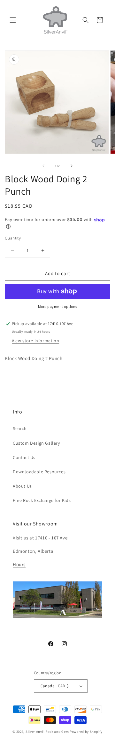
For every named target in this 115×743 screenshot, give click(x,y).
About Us (22, 486)
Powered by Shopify (86, 731)
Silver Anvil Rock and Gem (47, 731)
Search (20, 428)
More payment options (57, 306)
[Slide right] (72, 166)
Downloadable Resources (39, 472)
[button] (13, 20)
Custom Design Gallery (36, 443)
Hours (19, 564)
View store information (35, 341)
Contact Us (24, 457)
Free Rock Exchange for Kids (42, 500)
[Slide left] (43, 166)
